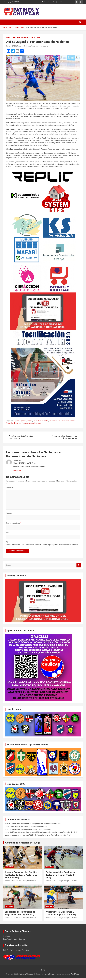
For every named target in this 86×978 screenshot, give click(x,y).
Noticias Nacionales (48, 2)
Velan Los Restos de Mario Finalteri (34, 827)
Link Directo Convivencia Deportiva (16, 950)
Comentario (11, 487)
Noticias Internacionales (65, 2)
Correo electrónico (13, 523)
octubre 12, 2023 (51, 881)
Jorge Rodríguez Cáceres (28, 46)
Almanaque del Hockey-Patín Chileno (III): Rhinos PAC (31, 829)
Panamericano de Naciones (28, 38)
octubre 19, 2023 (11, 881)
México (72, 421)
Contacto (6, 936)
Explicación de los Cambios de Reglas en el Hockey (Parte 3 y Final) (60, 875)
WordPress (75, 974)
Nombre (9, 513)
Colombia (45, 421)
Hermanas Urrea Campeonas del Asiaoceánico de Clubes (40, 824)
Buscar (78, 565)
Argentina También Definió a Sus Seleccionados (21, 437)
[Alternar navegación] (6, 22)
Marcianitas (65, 421)
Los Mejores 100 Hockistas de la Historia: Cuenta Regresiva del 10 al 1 (52, 832)
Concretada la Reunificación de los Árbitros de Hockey (64, 437)
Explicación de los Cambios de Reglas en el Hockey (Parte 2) (20, 913)
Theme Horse (49, 974)
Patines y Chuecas (26, 974)
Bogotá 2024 (11, 38)
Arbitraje (9, 867)
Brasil (35, 421)
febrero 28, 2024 (12, 46)
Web (7, 533)
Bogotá (29, 421)
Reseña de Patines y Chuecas (14, 939)
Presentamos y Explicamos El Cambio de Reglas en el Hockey (60, 913)
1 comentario (43, 46)
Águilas (16, 421)
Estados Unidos (54, 421)
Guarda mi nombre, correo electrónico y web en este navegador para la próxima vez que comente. (42, 545)
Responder (17, 471)
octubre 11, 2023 (11, 917)
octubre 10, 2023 (51, 917)
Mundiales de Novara (13, 423)
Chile (39, 421)
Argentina (23, 421)
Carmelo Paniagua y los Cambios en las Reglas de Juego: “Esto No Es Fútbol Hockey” (22, 875)
